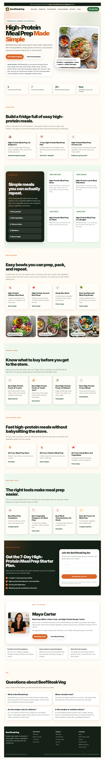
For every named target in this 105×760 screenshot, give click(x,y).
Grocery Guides (63, 9)
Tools (79, 9)
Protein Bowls (51, 9)
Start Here (34, 9)
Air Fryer (72, 9)
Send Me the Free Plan (79, 576)
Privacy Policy (82, 747)
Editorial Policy (83, 742)
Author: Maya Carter (84, 737)
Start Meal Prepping (15, 57)
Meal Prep (42, 9)
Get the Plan (93, 9)
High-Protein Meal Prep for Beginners (59, 4)
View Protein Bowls (34, 57)
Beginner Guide (37, 737)
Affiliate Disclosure (84, 744)
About (80, 734)
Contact (81, 739)
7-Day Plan (36, 739)
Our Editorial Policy (57, 636)
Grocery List (36, 742)
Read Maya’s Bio (40, 636)
